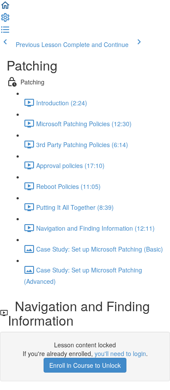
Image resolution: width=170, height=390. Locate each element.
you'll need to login (120, 353)
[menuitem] (5, 20)
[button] (5, 7)
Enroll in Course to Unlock (85, 365)
